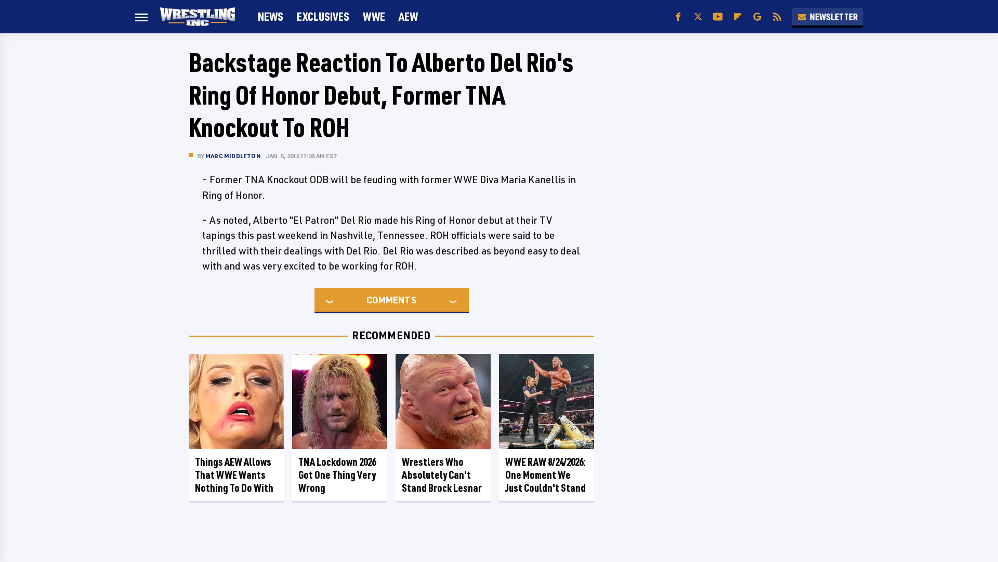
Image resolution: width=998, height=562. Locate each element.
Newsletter (834, 16)
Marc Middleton (233, 156)
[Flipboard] (737, 16)
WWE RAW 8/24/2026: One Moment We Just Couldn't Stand (545, 474)
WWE (374, 16)
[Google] (757, 16)
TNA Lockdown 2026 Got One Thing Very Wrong (337, 474)
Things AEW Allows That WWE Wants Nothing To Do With (234, 474)
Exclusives (323, 16)
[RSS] (777, 16)
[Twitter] (698, 16)
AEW (408, 16)
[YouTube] (718, 16)
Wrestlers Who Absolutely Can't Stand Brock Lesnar (442, 474)
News (270, 16)
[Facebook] (678, 16)
